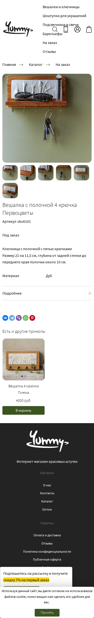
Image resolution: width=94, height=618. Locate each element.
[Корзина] (89, 29)
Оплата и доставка (47, 535)
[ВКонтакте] (5, 318)
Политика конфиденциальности (47, 551)
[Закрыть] (89, 591)
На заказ (50, 42)
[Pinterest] (32, 318)
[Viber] (19, 318)
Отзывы (49, 51)
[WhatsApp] (25, 318)
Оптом (47, 509)
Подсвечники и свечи (61, 24)
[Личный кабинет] (77, 29)
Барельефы (52, 33)
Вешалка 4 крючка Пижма (23, 389)
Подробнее (12, 293)
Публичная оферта (47, 559)
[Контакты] (65, 29)
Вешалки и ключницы (61, 6)
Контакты (47, 493)
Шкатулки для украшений (64, 15)
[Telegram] (12, 318)
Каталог (36, 64)
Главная (9, 64)
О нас (47, 485)
